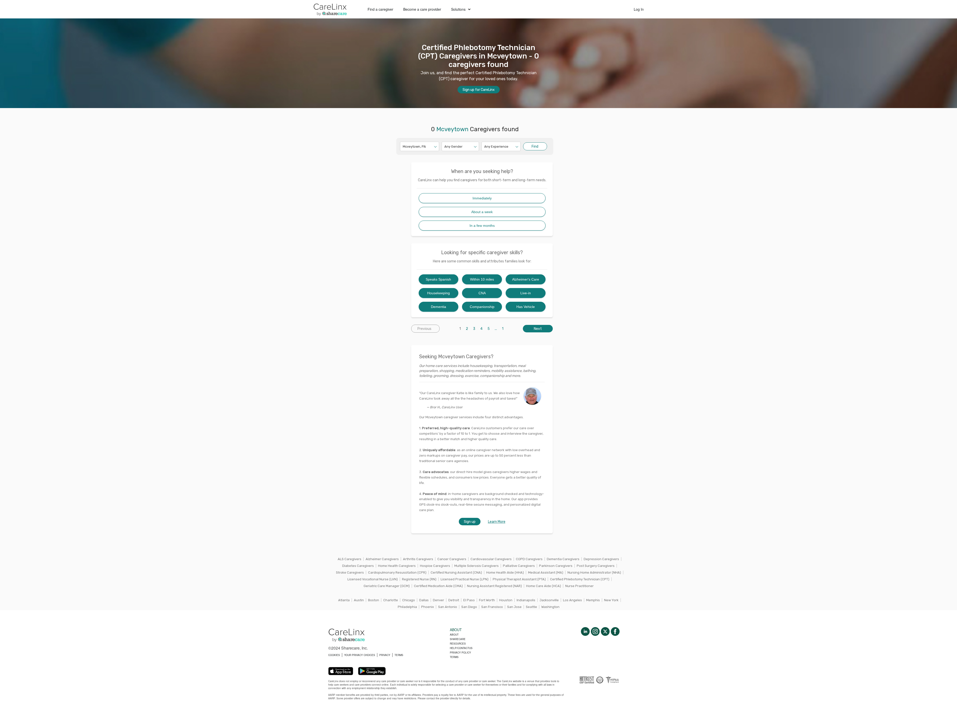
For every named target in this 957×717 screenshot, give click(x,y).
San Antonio (447, 607)
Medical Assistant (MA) (545, 572)
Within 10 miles (482, 279)
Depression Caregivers (601, 559)
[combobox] (444, 146)
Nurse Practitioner (579, 586)
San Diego (469, 607)
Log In (639, 9)
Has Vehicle (525, 307)
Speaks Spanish (438, 279)
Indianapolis (526, 600)
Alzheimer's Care (525, 279)
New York (611, 600)
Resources (458, 643)
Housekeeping (438, 293)
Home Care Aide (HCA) (543, 586)
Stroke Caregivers (350, 572)
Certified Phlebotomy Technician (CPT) (579, 579)
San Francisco (492, 607)
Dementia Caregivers (563, 559)
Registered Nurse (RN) (419, 579)
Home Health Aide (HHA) (505, 572)
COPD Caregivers (529, 559)
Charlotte (390, 600)
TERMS (399, 655)
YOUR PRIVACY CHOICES (359, 655)
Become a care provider (422, 9)
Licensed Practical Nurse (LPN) (464, 579)
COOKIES (334, 655)
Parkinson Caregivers (555, 566)
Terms (454, 657)
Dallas (424, 600)
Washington (550, 607)
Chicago (408, 600)
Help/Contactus (461, 648)
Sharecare (458, 639)
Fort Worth (487, 600)
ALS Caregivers (349, 559)
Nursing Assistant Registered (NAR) (494, 586)
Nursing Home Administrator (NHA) (594, 572)
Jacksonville (549, 600)
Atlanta (344, 600)
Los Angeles (572, 600)
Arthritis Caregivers (418, 559)
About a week (482, 212)
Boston (373, 600)
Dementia (438, 307)
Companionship (482, 307)
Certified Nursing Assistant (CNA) (456, 572)
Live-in (525, 293)
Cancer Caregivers (451, 559)
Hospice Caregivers (435, 566)
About (454, 634)
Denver (438, 600)
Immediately (482, 198)
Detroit (453, 600)
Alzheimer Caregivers (382, 559)
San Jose (514, 607)
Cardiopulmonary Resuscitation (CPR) (397, 572)
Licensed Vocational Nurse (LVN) (372, 579)
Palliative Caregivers (519, 566)
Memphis (593, 600)
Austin (359, 600)
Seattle (531, 607)
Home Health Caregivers (397, 566)
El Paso (469, 600)
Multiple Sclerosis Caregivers (476, 566)
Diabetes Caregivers (358, 566)
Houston (505, 600)
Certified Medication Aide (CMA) (438, 586)
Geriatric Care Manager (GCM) (387, 586)
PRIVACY (384, 655)
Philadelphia (407, 607)
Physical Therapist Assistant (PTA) (519, 579)
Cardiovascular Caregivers (491, 559)
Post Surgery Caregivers (596, 566)
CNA (482, 293)
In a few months (482, 226)
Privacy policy (460, 652)
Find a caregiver (380, 9)
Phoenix (427, 607)
